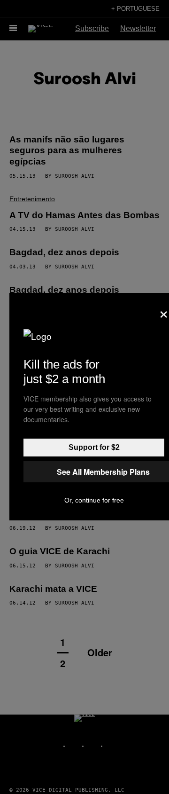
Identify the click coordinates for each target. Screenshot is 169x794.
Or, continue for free (94, 500)
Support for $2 (94, 447)
